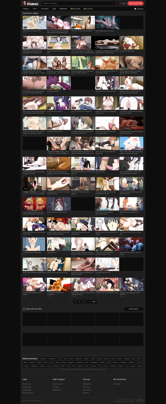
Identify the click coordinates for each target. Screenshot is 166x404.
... (88, 301)
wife (133, 358)
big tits (106, 358)
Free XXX (86, 393)
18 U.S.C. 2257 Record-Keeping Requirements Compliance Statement (124, 400)
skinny (105, 366)
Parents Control (57, 384)
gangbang (34, 366)
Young (138, 362)
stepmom (78, 358)
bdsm (108, 362)
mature (119, 358)
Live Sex (89, 9)
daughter (71, 362)
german (31, 362)
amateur (115, 362)
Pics (34, 9)
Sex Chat (76, 9)
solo (99, 366)
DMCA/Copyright (27, 393)
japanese (43, 358)
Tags (54, 9)
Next (93, 301)
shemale (131, 362)
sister (25, 362)
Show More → (134, 309)
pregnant (121, 366)
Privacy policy (26, 387)
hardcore (56, 366)
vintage (39, 362)
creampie (123, 362)
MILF (138, 358)
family (93, 358)
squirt (45, 362)
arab (68, 366)
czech (49, 366)
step (86, 362)
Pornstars (45, 9)
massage (127, 358)
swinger (26, 366)
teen (59, 358)
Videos (25, 9)
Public (87, 366)
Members (63, 9)
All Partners (116, 384)
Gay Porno (86, 387)
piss (73, 366)
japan (57, 362)
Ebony (140, 366)
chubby (93, 366)
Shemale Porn (87, 384)
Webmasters (57, 390)
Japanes (80, 366)
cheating (113, 366)
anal (64, 358)
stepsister (94, 362)
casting (42, 366)
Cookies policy (26, 390)
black (63, 366)
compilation (52, 358)
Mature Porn (87, 390)
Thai (127, 366)
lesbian (86, 358)
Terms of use (26, 384)
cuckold (102, 362)
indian (113, 358)
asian (51, 362)
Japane (133, 366)
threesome (79, 362)
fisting (64, 362)
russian (99, 358)
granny (70, 358)
